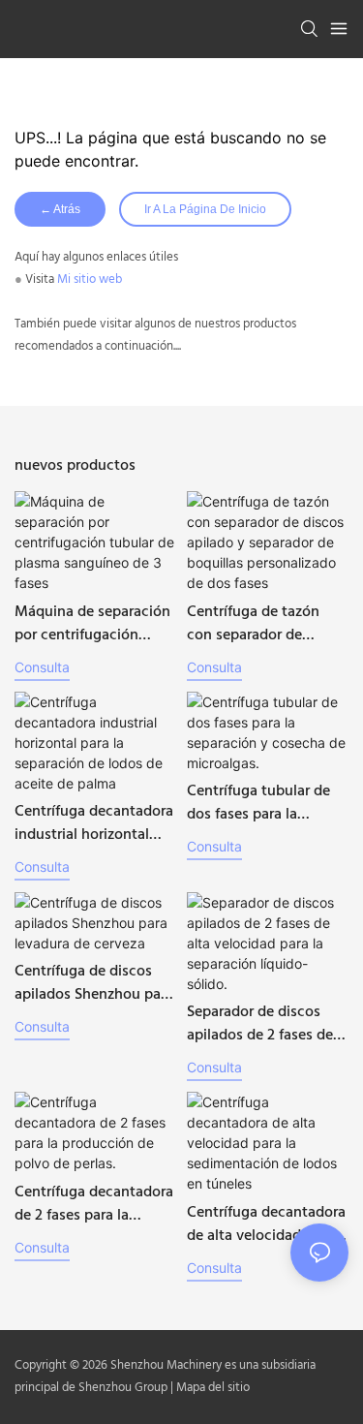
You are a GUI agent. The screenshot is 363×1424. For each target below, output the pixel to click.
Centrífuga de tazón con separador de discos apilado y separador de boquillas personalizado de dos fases (262, 624)
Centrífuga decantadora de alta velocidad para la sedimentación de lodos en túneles (266, 1224)
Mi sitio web (89, 279)
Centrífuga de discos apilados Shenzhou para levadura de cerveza (94, 983)
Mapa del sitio (213, 1388)
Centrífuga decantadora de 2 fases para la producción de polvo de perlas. (94, 1204)
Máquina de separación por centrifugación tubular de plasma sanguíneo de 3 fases (92, 624)
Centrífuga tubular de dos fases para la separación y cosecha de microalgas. (258, 803)
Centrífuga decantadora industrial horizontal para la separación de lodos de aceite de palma (94, 823)
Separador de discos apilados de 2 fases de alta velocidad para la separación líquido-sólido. (260, 1024)
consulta (42, 667)
